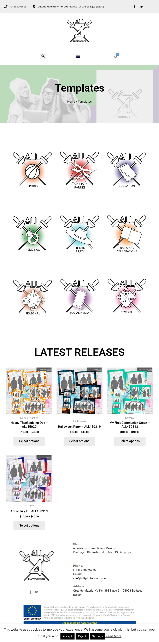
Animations (80, 548)
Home (71, 101)
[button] (43, 56)
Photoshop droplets (100, 552)
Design (110, 548)
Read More (113, 636)
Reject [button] (82, 636)
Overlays (79, 552)
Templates (97, 548)
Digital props (123, 552)
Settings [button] (97, 636)
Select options (29, 441)
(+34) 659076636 (84, 569)
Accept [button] (67, 636)
